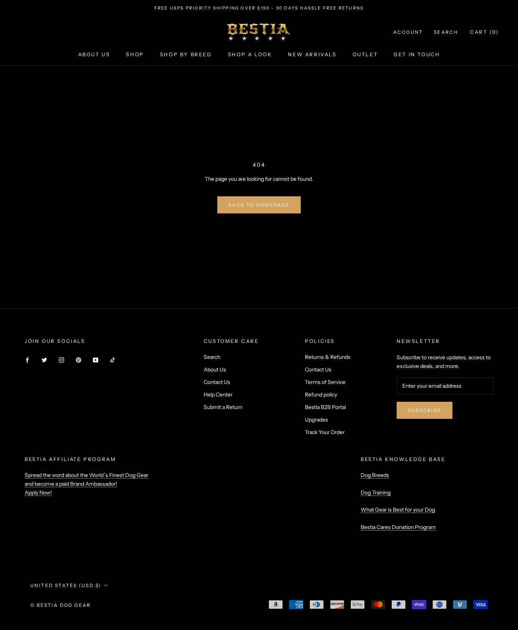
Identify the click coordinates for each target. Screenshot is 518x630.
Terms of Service (325, 382)
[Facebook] (27, 359)
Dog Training (376, 492)
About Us (215, 369)
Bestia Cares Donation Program (398, 527)
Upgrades (316, 419)
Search (446, 32)
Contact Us (217, 382)
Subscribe (424, 410)
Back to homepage (259, 205)
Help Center (218, 394)
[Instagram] (61, 359)
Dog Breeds (375, 475)
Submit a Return (223, 407)
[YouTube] (95, 359)
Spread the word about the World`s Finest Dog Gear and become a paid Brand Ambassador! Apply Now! (86, 484)
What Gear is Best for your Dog (398, 509)
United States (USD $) (65, 585)
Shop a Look (250, 54)
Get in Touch (417, 54)
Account (408, 32)
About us (94, 54)
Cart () (484, 32)
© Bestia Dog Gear (60, 605)
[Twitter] (44, 359)
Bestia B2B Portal (325, 407)
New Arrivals (312, 54)
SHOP (135, 54)
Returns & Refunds (327, 357)
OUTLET (365, 54)
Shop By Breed (186, 54)
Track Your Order (325, 432)
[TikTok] (112, 359)
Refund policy (321, 394)
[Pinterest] (78, 359)
